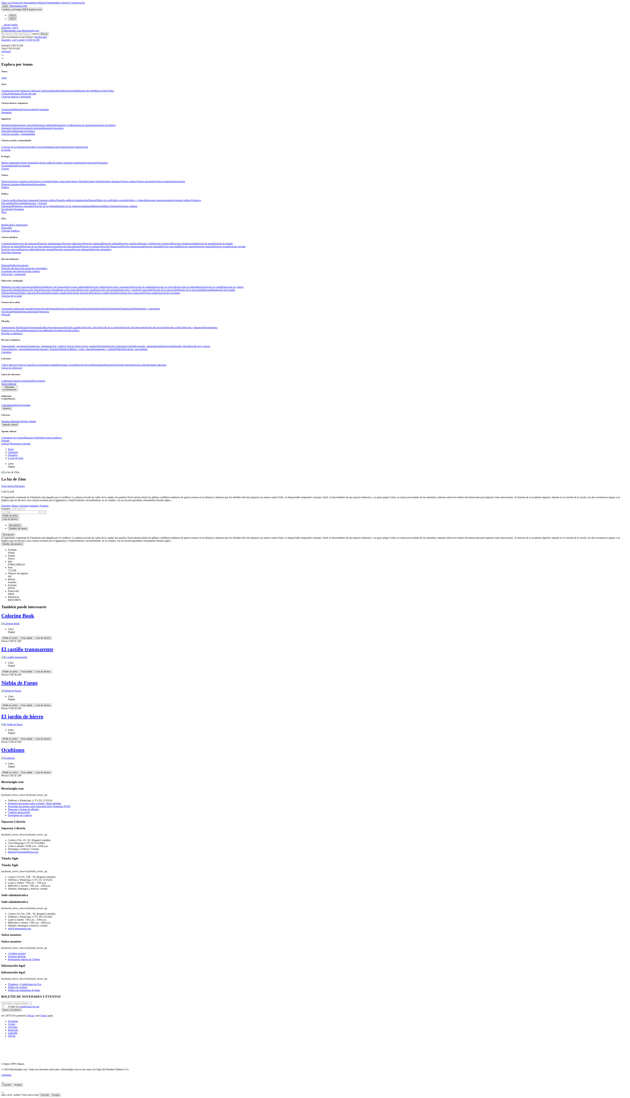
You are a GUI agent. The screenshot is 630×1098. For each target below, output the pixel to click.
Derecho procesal (10, 249)
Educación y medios (129, 290)
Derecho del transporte (26, 243)
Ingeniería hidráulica (11, 128)
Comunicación (77, 2)
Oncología (6, 311)
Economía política (46, 200)
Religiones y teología (36, 203)
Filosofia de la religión (44, 206)
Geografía (25, 165)
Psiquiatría (26, 311)
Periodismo (40, 184)
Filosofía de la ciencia (199, 346)
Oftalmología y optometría (146, 308)
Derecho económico (90, 246)
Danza (47, 90)
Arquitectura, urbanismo (39, 346)
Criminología (8, 243)
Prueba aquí (40, 37)
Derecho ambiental (92, 243)
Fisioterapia (78, 308)
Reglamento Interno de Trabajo (24, 959)
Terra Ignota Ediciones (13, 486)
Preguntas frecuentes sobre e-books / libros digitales (34, 803)
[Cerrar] (2, 1082)
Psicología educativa (79, 293)
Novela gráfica (140, 365)
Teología (114, 206)
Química (30, 131)
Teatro (104, 90)
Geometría (43, 109)
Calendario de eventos (12, 437)
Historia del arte (85, 90)
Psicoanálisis (7, 203)
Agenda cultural (10, 424)
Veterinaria (43, 311)
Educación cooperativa (119, 287)
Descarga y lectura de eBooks (23, 809)
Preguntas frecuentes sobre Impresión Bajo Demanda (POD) (39, 806)
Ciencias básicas (73, 346)
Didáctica (38, 287)
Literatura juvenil (67, 365)
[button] (9, 24)
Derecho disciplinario (69, 246)
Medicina (65, 349)
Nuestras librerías (10, 421)
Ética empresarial (19, 225)
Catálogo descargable (19, 812)
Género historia (95, 181)
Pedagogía (6, 293)
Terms (43, 1015)
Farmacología (65, 308)
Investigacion (90, 162)
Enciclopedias (25, 380)
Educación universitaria (106, 290)
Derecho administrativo (50, 243)
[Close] (2, 58)
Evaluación (145, 290)
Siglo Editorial (8, 383)
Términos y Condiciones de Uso (24, 984)
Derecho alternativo (73, 243)
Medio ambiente (9, 162)
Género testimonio (164, 181)
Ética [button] (4, 212)
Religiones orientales (22, 206)
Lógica (40, 330)
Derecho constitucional (183, 243)
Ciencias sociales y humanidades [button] (18, 134)
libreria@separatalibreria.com (23, 852)
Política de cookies (17, 987)
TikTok (11, 1036)
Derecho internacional (132, 246)
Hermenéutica (210, 327)
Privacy (31, 1015)
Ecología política (44, 162)
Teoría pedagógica (153, 293)
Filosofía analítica (73, 327)
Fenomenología (56, 327)
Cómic (4, 93)
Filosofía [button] (5, 314)
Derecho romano (63, 249)
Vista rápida (26, 638)
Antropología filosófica (13, 327)
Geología (33, 109)
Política (13, 265)
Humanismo (30, 330)
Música (97, 90)
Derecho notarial (204, 246)
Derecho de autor (204, 243)
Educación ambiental (77, 287)
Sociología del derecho (13, 271)
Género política (128, 181)
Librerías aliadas (27, 421)
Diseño (55, 90)
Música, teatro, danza (81, 349)
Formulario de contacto (20, 815)
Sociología (179, 181)
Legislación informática (35, 268)
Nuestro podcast (5, 442)
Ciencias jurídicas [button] (10, 230)
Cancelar (7, 1085)
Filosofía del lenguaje (154, 327)
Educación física (31, 290)
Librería (65, 2)
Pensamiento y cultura (103, 349)
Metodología (27, 184)
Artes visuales (89, 346)
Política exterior (119, 200)
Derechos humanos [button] (11, 252)
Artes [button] (4, 77)
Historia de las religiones (69, 206)
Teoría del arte (28, 93)
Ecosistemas (76, 162)
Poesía (15, 293)
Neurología (102, 308)
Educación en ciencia (164, 287)
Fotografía (72, 90)
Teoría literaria (125, 365)
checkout (6, 51)
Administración (51, 147)
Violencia (196, 200)
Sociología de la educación (130, 293)
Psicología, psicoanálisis (135, 349)
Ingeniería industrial (32, 128)
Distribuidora (54, 2)
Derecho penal (220, 246)
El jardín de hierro (22, 716)
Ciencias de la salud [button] (11, 296)
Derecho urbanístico (101, 249)
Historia (5, 184)
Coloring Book (17, 616)
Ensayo (36, 365)
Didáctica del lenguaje (54, 287)
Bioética (5, 225)
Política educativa (28, 293)
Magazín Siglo (31, 437)
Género (5, 349)
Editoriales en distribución (9, 388)
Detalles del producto (13, 544)
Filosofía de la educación (164, 290)
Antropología (66, 147)
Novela (89, 365)
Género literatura (111, 181)
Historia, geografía (18, 349)
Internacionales (23, 405)
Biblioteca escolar (10, 287)
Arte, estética (58, 346)
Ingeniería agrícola (24, 125)
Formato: (6, 508)
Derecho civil (145, 243)
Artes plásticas (21, 90)
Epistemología (32, 327)
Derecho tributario (81, 249)
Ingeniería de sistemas (82, 125)
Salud (113, 293)
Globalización (80, 200)
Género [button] (5, 168)
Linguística (15, 184)
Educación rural (86, 290)
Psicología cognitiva (58, 293)
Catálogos (34, 90)
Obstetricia (114, 308)
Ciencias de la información (15, 147)
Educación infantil (49, 290)
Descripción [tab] (14, 525)
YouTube (12, 1027)
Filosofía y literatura (192, 327)
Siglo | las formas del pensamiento (19, 2)
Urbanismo (18, 209)
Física (25, 109)
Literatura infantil (49, 365)
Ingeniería (33, 349)
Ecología (130, 346)
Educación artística (97, 287)
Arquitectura (7, 90)
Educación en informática (188, 287)
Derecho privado (237, 246)
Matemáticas (19, 131)
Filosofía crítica (90, 327)
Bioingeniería (8, 125)
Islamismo (6, 206)
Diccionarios (38, 380)
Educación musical (68, 290)
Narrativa (80, 365)
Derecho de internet (11, 246)
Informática (7, 131)
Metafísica (49, 330)
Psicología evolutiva (100, 293)
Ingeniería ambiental (44, 125)
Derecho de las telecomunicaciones (40, 246)
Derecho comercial (161, 243)
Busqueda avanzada (20, 443)
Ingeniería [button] (6, 112)
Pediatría (16, 311)
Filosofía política (64, 200)
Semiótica (60, 330)
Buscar (44, 34)
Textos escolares (171, 293)
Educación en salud (211, 287)
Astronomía (7, 109)
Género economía (42, 181)
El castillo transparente (27, 649)
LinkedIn (12, 1033)
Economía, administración (148, 346)
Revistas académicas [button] (11, 333)
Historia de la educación (189, 290)
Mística (106, 206)
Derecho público (28, 249)
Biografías (6, 227)
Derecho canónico (128, 243)
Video (111, 90)
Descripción (8, 534)
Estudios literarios (157, 365)
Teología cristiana (128, 206)
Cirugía (27, 308)
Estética (63, 90)
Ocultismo (12, 750)
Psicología (19, 203)
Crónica (21, 365)
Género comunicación (21, 181)
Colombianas (8, 405)
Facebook (13, 1021)
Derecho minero (187, 246)
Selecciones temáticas (50, 437)
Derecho (5, 181)
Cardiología (17, 308)
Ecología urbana (61, 162)
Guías (15, 380)
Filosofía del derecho (12, 268)
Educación (167, 346)
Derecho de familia (223, 243)
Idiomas (206, 290)
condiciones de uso (29, 1006)
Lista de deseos (43, 638)
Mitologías (97, 206)
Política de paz (103, 200)
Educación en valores (232, 287)
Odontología (126, 308)
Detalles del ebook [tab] (18, 528)
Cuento (28, 365)
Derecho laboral (152, 246)
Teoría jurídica (32, 271)
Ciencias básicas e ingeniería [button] (16, 96)
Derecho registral (45, 249)
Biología (17, 109)
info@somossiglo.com (19, 928)
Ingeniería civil (63, 125)
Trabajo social (36, 147)
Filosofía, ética (180, 346)
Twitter (11, 1024)
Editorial (42, 2)
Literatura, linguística (49, 349)
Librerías (7, 408)
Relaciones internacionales (158, 200)
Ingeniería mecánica (53, 128)
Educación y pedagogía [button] (13, 274)
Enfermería (37, 308)
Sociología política (181, 200)
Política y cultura (136, 200)
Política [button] (5, 187)
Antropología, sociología (14, 346)
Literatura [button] (6, 352)
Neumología (90, 308)
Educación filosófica (11, 290)
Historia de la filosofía (12, 330)
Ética (76, 330)
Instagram (13, 1030)
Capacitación (26, 287)
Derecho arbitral (110, 243)
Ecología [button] (5, 150)
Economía (6, 165)
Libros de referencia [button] (11, 367)
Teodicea (69, 330)
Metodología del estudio (222, 290)
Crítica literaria (9, 365)
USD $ (12, 15)
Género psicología (145, 181)
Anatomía (6, 308)
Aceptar (18, 1085)
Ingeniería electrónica (105, 125)
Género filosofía (78, 181)
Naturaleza (102, 162)
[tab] (315, 534)
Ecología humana (27, 162)
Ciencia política (9, 200)
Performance (14, 93)
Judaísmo (87, 206)
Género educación (60, 181)
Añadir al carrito (10, 515)
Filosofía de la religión (109, 327)
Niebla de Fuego (19, 683)
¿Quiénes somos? (17, 953)
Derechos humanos (27, 200)
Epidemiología (50, 308)
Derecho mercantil (169, 246)
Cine (42, 90)
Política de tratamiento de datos (24, 990)
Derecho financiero (111, 246)
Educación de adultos (142, 287)
